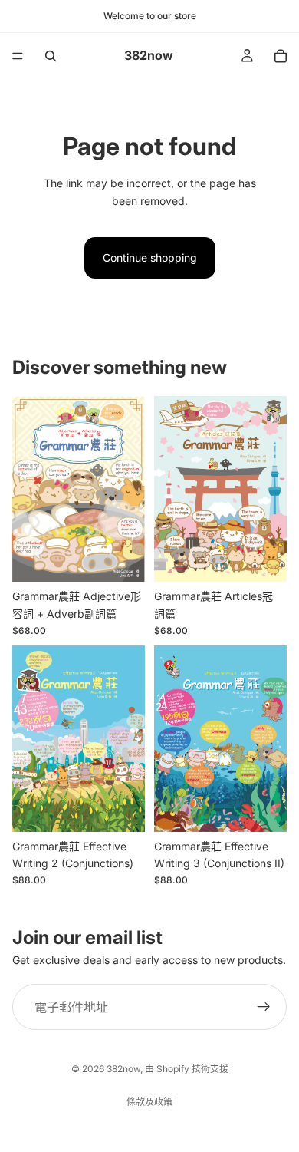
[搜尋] (50, 56)
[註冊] (264, 1007)
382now (123, 1068)
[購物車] (280, 56)
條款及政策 (149, 1101)
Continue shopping (150, 257)
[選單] (17, 56)
